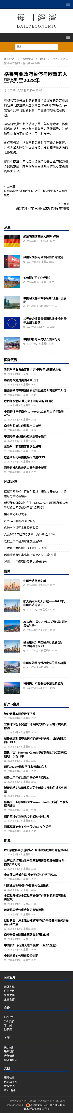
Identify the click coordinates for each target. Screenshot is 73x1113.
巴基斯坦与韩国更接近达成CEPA (25, 457)
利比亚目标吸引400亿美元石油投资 (26, 885)
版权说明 (9, 1085)
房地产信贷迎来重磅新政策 (21, 527)
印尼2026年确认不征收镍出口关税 (25, 766)
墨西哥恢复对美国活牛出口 (21, 380)
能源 (7, 840)
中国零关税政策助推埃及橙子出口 (25, 436)
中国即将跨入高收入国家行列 (41, 339)
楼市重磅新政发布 (15, 514)
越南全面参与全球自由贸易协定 (43, 257)
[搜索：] (36, 46)
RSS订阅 (9, 1090)
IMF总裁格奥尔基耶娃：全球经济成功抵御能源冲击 (36, 850)
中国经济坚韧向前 (34, 580)
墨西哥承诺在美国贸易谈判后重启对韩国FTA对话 (35, 390)
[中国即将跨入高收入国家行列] (12, 343)
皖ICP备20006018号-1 (36, 1109)
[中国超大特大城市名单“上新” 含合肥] (12, 302)
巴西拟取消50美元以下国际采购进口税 (28, 401)
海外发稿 (9, 986)
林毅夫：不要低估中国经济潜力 (43, 683)
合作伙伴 (9, 1055)
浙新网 (8, 1029)
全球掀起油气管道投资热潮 (21, 955)
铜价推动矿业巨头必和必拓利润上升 (26, 816)
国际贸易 (10, 360)
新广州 (8, 1025)
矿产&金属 (11, 704)
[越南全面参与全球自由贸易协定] (12, 261)
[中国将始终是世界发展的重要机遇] (12, 667)
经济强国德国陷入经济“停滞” (41, 236)
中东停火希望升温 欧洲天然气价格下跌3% (30, 874)
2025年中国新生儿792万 (19, 521)
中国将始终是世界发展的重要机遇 (44, 663)
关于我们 (9, 1047)
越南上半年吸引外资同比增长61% (25, 561)
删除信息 (9, 1077)
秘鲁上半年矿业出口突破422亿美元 (26, 777)
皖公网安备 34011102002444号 (47, 1105)
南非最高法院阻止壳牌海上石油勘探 (26, 934)
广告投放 (9, 990)
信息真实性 (10, 1081)
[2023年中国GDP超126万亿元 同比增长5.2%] (12, 626)
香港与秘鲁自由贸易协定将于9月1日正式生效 (32, 369)
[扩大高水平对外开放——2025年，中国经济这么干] (12, 605)
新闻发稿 (9, 995)
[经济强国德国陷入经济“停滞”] (12, 241)
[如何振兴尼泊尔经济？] (12, 282)
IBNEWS (9, 1017)
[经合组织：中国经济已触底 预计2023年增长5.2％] (12, 646)
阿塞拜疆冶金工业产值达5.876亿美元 (27, 826)
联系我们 (9, 1051)
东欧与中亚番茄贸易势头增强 (22, 446)
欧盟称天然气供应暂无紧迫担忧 (24, 909)
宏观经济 (28, 58)
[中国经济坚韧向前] (12, 585)
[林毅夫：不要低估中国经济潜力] (12, 688)
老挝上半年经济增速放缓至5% (23, 541)
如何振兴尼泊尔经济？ (37, 277)
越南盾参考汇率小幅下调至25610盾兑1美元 (31, 554)
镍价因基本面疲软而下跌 (19, 713)
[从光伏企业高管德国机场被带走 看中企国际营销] (12, 323)
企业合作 (9, 999)
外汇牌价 (9, 1021)
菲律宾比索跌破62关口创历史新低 (25, 548)
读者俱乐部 (10, 1060)
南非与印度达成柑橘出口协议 (22, 425)
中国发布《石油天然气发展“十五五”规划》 (31, 945)
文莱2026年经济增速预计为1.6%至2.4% (29, 534)
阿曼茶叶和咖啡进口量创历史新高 (25, 467)
